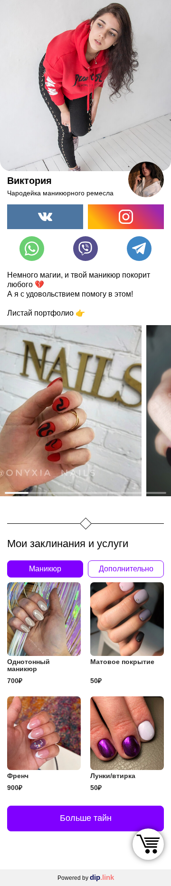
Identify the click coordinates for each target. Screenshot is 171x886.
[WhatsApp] (31, 248)
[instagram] (126, 216)
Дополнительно (126, 569)
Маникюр (45, 569)
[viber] (85, 248)
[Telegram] (139, 248)
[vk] (45, 216)
